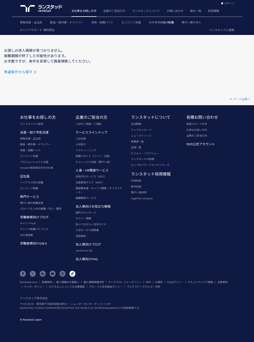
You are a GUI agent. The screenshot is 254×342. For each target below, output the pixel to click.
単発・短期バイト (102, 22)
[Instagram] (62, 274)
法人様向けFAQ (87, 259)
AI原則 (159, 282)
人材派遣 (81, 138)
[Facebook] (23, 274)
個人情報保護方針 (94, 282)
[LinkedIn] (43, 274)
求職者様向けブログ (34, 217)
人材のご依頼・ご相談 (88, 123)
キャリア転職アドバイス (34, 229)
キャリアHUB (28, 223)
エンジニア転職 (29, 188)
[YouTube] (53, 274)
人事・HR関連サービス (92, 170)
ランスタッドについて (146, 11)
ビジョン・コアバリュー (145, 153)
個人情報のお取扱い (67, 282)
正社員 (25, 176)
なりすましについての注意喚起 (67, 286)
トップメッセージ (141, 129)
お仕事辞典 (26, 235)
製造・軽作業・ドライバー (66, 22)
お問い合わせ (175, 11)
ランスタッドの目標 (142, 159)
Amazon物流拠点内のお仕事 (36, 167)
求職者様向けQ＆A (33, 243)
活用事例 (81, 236)
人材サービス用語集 (87, 230)
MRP (148, 282)
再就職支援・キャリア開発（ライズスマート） (99, 190)
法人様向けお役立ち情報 (93, 206)
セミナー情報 (83, 218)
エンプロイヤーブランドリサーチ (150, 165)
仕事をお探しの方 (196, 129)
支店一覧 (136, 147)
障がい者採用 (138, 192)
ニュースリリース (141, 135)
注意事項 (222, 282)
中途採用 (136, 180)
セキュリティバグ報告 (200, 282)
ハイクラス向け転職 (161, 22)
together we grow (142, 198)
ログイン (229, 3)
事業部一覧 (137, 141)
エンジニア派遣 (131, 22)
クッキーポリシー (34, 286)
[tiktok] (72, 274)
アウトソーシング (86, 150)
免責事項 (47, 282)
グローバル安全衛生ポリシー (106, 286)
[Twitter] (33, 274)
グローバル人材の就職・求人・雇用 (40, 208)
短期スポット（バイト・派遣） (94, 156)
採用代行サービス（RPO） (91, 176)
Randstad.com (29, 282)
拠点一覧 (195, 11)
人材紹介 (81, 144)
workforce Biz (84, 250)
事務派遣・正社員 (31, 22)
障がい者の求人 (191, 22)
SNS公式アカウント (200, 144)
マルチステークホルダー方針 (143, 286)
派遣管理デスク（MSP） (90, 182)
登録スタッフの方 (196, 123)
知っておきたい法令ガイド (91, 224)
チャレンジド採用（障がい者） (94, 162)
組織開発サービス (86, 197)
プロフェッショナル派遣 (34, 162)
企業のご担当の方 (114, 11)
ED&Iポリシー (175, 282)
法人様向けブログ (88, 244)
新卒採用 (136, 186)
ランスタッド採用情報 (151, 173)
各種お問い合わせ (202, 117)
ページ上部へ (241, 99)
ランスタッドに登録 (221, 30)
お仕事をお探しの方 (83, 11)
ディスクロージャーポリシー (124, 282)
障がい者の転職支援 (31, 202)
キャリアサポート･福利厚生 (37, 30)
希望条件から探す (19, 72)
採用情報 (213, 11)
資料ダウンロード (86, 212)
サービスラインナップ (91, 132)
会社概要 (136, 123)
